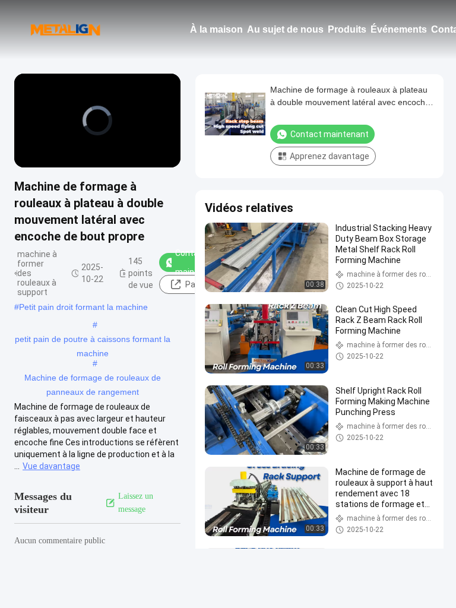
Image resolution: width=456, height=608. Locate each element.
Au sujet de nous (285, 29)
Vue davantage (51, 466)
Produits (347, 29)
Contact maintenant (329, 134)
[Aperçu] (65, 30)
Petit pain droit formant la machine (83, 307)
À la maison (216, 29)
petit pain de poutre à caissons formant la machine (92, 340)
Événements (398, 29)
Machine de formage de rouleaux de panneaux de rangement (92, 379)
